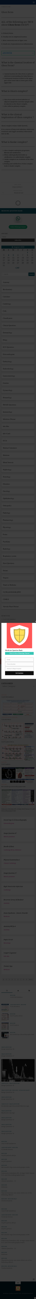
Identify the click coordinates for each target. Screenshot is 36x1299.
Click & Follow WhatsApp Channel (19, 653)
